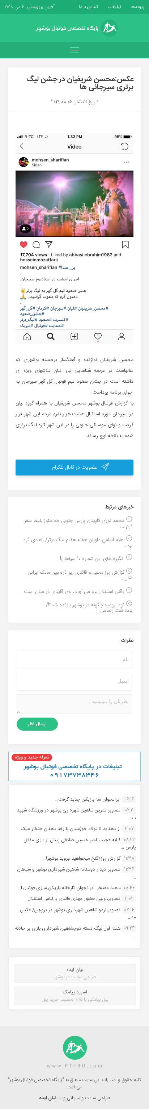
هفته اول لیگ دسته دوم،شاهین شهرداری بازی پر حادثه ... (75, 932)
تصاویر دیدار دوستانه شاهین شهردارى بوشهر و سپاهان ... (76, 873)
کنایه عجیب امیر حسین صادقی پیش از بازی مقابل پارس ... (80, 843)
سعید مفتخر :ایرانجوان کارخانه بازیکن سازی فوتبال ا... (69, 888)
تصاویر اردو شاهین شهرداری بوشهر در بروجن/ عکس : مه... (76, 913)
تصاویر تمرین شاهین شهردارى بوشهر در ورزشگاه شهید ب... (76, 814)
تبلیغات (113, 7)
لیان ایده (48, 1098)
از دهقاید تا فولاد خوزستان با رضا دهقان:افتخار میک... (68, 829)
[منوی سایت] (74, 50)
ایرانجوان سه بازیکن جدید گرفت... (87, 799)
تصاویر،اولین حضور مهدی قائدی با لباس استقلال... (72, 899)
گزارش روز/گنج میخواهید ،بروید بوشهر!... (81, 859)
